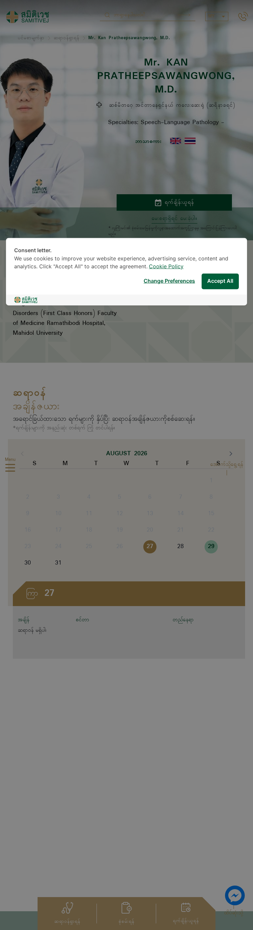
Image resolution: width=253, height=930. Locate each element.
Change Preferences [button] (169, 281)
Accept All (220, 281)
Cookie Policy (166, 266)
